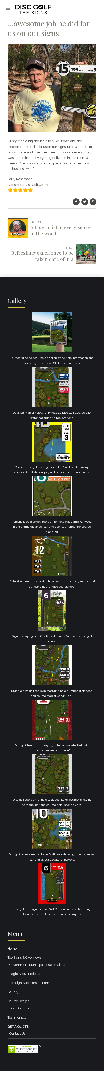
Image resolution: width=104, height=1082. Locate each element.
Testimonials (17, 1017)
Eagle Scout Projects (24, 974)
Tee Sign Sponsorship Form (29, 983)
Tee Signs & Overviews (24, 957)
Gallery (13, 992)
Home (12, 948)
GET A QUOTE (18, 1026)
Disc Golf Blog (20, 1008)
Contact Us (17, 1033)
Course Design (18, 1001)
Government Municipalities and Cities (37, 965)
